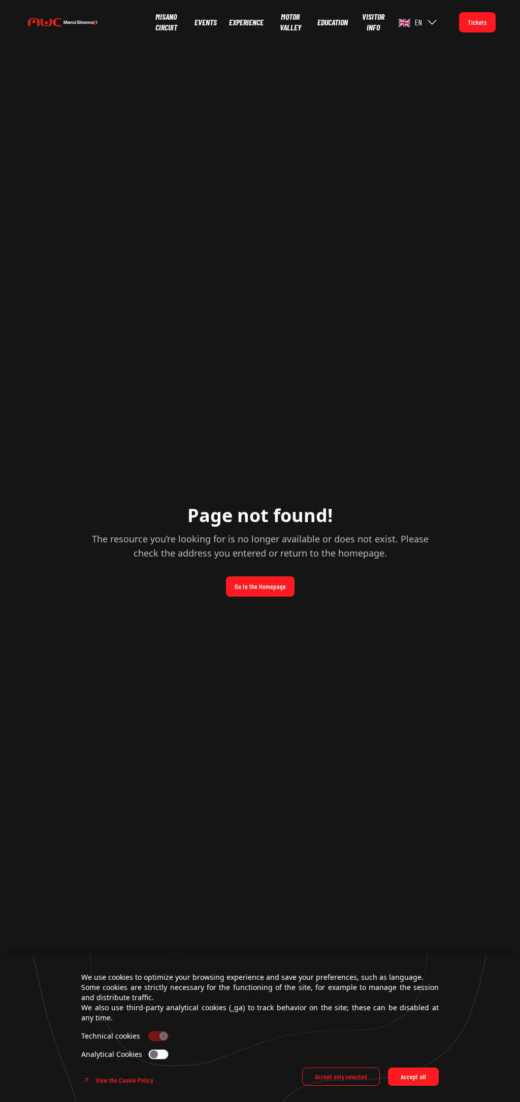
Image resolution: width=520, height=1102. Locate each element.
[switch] (158, 1054)
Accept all (413, 1076)
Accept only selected (341, 1076)
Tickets (477, 22)
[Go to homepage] (87, 22)
